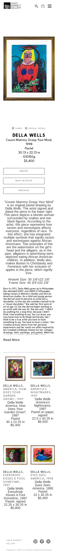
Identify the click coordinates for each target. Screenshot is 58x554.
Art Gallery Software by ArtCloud (37, 550)
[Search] (36, 6)
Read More (11, 340)
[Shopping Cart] (42, 6)
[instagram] (35, 541)
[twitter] (48, 541)
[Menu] (50, 6)
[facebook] (42, 541)
